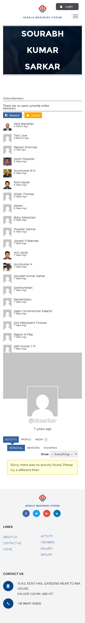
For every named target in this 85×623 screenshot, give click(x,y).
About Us (10, 537)
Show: (45, 454)
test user (20, 135)
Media (40, 439)
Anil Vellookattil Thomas (30, 322)
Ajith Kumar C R (24, 346)
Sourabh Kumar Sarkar (29, 276)
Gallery (47, 548)
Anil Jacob (21, 252)
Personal (16, 447)
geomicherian (23, 287)
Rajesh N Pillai (23, 334)
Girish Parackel (24, 159)
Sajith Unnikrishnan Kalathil (33, 311)
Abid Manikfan (24, 123)
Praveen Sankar (25, 229)
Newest (14, 115)
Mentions (33, 447)
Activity (11, 439)
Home (7, 549)
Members (9, 108)
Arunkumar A (23, 264)
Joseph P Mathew (26, 241)
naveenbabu (23, 299)
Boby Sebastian (25, 217)
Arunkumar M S (24, 170)
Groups (46, 554)
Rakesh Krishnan (25, 147)
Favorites (50, 447)
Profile (26, 439)
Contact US (12, 543)
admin (18, 205)
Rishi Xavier (22, 182)
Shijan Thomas (24, 194)
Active (35, 115)
